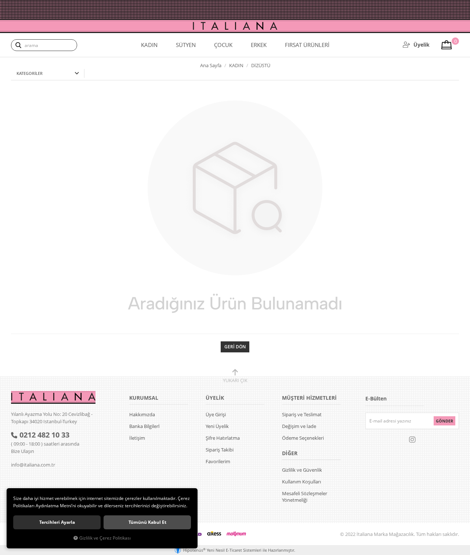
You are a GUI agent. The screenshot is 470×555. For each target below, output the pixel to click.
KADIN (149, 44)
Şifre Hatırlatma (223, 438)
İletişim (137, 438)
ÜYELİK (215, 397)
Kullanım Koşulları (301, 481)
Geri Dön (235, 347)
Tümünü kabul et (147, 522)
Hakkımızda (142, 414)
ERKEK (259, 44)
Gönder (444, 421)
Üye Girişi (216, 414)
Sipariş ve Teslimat (302, 414)
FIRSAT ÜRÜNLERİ (307, 44)
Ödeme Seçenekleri (303, 438)
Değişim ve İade (299, 426)
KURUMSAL (143, 397)
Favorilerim (218, 461)
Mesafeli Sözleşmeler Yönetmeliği (304, 496)
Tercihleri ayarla (57, 522)
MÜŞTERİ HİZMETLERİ (309, 397)
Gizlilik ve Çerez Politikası (105, 538)
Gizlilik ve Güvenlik (302, 470)
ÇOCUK (223, 44)
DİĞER (289, 453)
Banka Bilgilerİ (144, 426)
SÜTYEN (186, 44)
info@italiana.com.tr (33, 464)
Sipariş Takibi (220, 449)
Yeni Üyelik (217, 426)
